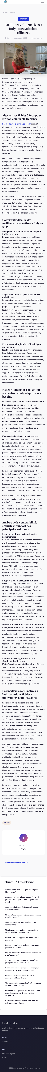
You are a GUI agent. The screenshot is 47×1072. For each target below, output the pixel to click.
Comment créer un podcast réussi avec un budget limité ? (22, 923)
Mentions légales (8, 1054)
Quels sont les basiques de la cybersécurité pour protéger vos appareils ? (22, 961)
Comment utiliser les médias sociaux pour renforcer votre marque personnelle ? (22, 969)
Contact (5, 1058)
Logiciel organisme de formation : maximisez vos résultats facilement (23, 953)
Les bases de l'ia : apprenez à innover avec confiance (22, 938)
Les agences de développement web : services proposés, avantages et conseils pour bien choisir (23, 899)
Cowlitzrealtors (10, 1022)
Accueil (5, 12)
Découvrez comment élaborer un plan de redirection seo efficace (21, 1001)
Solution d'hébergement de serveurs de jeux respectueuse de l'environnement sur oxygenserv (22, 993)
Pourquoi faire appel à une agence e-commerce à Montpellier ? (19, 976)
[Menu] (42, 2)
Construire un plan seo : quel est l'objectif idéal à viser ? (21, 890)
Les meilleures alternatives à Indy (16, 124)
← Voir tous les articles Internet (15, 863)
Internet (13, 12)
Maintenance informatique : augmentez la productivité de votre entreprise (21, 931)
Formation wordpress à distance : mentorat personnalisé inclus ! (22, 946)
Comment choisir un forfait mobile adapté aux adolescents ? (22, 908)
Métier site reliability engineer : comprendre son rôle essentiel (23, 916)
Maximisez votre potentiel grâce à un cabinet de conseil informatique (23, 984)
